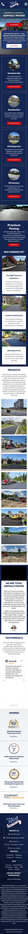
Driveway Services (14, 196)
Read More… (14, 736)
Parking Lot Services (14, 159)
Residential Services (14, 123)
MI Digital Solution (18, 931)
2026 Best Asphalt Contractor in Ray (14, 732)
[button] (4, 680)
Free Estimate (14, 244)
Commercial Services (14, 86)
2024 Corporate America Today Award (14, 757)
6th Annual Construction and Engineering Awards (14, 783)
